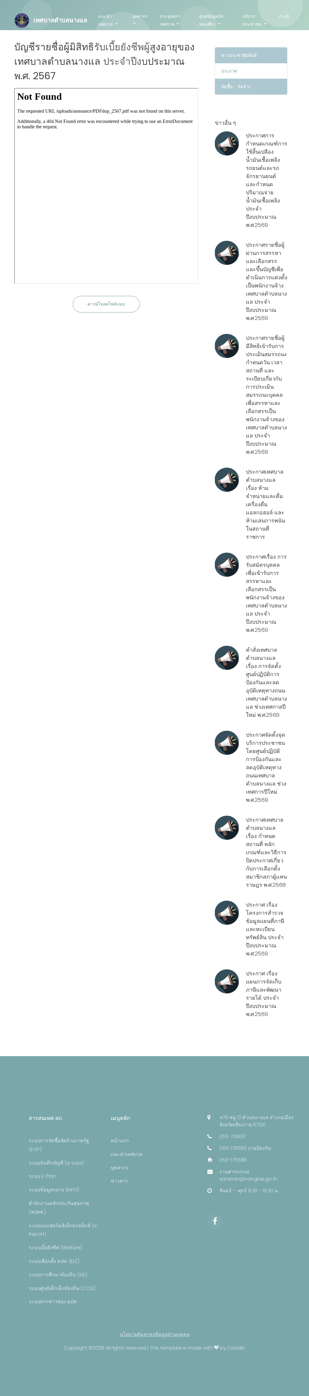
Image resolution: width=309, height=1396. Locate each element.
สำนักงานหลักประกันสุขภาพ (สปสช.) (59, 1208)
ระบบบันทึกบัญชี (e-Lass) (56, 1162)
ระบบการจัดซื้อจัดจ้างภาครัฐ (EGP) (59, 1145)
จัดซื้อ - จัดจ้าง (235, 86)
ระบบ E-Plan (42, 1176)
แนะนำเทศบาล (126, 1154)
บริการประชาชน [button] (253, 20)
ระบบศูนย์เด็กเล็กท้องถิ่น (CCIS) (62, 1288)
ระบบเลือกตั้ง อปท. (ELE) (54, 1261)
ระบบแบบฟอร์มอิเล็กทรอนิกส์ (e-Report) (64, 1230)
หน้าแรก (120, 1140)
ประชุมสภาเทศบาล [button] (170, 20)
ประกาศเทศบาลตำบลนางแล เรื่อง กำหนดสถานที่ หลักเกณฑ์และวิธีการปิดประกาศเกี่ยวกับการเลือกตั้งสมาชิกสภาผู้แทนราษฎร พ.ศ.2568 (266, 852)
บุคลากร (120, 1167)
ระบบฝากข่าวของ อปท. (53, 1301)
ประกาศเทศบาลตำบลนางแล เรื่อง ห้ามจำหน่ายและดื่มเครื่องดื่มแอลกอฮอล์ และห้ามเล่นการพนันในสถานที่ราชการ (265, 504)
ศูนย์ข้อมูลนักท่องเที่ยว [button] (211, 20)
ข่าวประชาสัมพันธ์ (239, 55)
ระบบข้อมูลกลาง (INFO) (54, 1189)
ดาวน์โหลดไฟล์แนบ (106, 304)
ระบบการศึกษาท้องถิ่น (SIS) (58, 1274)
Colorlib (236, 1347)
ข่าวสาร (119, 1181)
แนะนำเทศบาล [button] (106, 20)
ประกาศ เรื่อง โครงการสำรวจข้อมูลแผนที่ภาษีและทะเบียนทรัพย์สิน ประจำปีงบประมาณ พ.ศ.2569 (265, 929)
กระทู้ (284, 16)
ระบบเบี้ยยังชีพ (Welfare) (55, 1247)
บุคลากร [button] (140, 16)
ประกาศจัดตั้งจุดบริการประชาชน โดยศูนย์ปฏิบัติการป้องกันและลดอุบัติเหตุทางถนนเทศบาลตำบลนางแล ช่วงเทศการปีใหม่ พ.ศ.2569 (266, 767)
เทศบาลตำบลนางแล (59, 20)
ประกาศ (229, 71)
